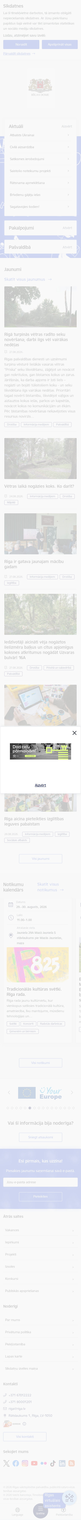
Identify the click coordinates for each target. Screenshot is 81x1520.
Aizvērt (40, 785)
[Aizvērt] (74, 733)
